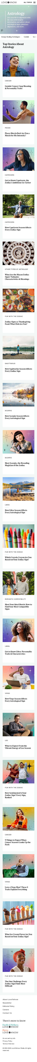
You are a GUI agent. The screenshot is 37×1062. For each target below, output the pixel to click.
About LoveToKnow (10, 999)
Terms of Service (8, 1044)
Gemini (26, 37)
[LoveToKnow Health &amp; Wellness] (10, 1025)
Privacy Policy (7, 1041)
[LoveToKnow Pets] (10, 1031)
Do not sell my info (9, 1038)
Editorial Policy (8, 1006)
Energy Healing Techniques (10, 37)
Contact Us (7, 1013)
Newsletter (7, 1003)
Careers (6, 1009)
